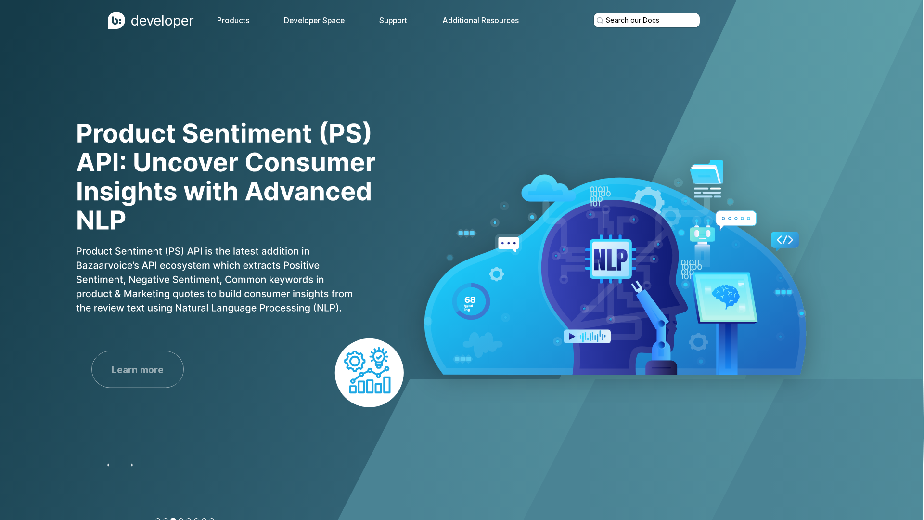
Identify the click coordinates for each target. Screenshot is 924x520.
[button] (110, 462)
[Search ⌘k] (647, 20)
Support (393, 20)
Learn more (138, 369)
